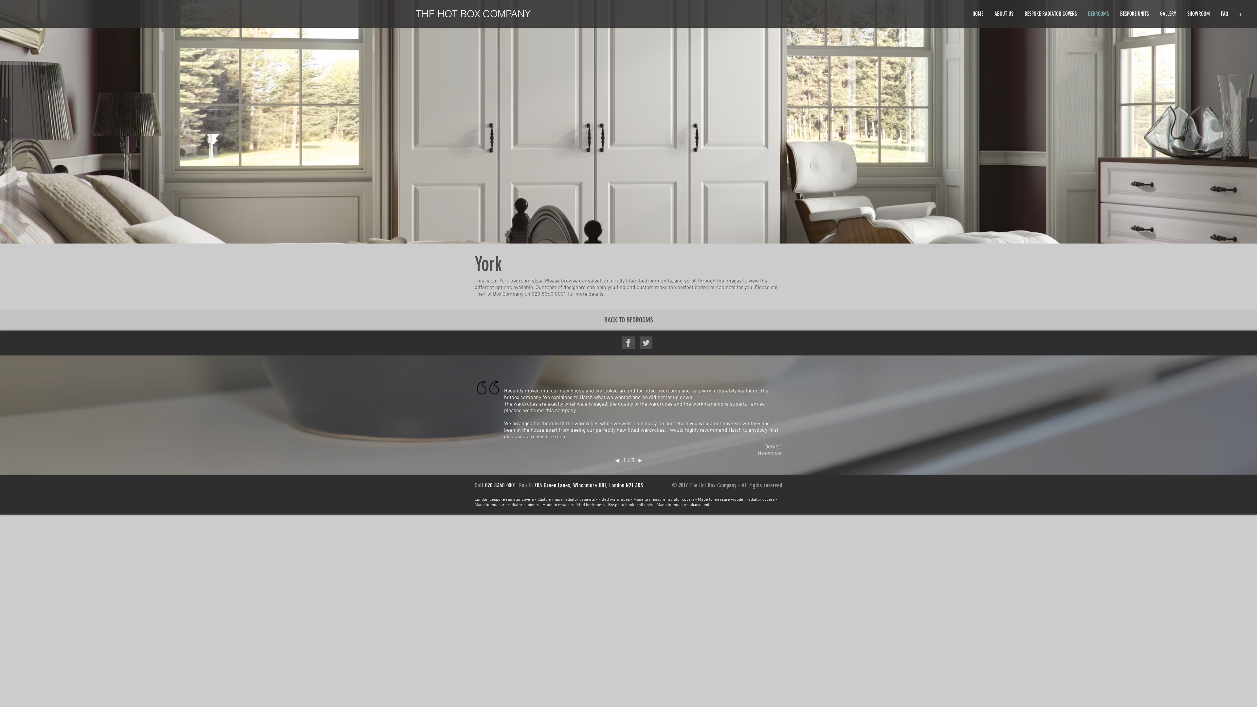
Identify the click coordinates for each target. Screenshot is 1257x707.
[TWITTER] (646, 342)
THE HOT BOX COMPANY (473, 14)
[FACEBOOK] (628, 342)
